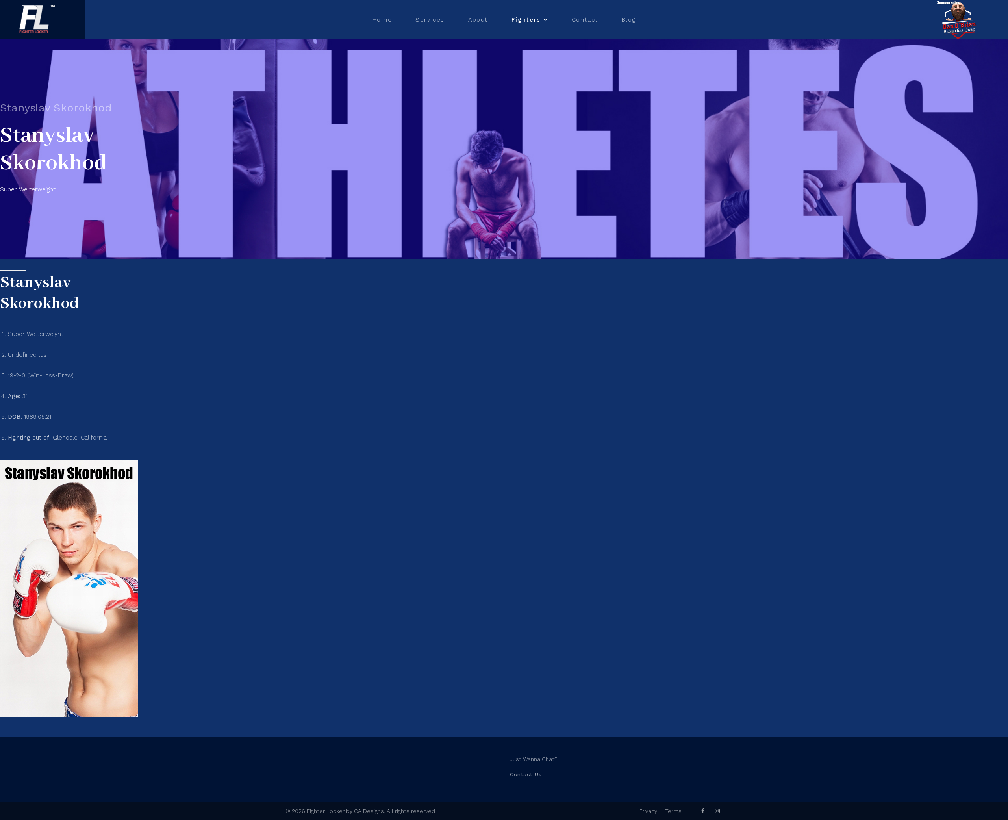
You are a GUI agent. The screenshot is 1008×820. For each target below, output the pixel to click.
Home (382, 19)
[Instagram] (717, 811)
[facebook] (702, 811)
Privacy (648, 811)
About (478, 19)
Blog (629, 19)
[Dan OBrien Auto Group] (958, 19)
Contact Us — (529, 774)
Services (430, 19)
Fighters (526, 19)
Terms (673, 811)
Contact (585, 19)
